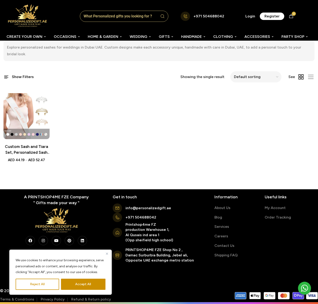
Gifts (164, 36)
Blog (218, 217)
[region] (60, 272)
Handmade (191, 36)
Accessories (257, 36)
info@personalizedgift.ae (148, 208)
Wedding (138, 36)
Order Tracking (278, 217)
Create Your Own (24, 36)
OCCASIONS (65, 36)
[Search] (162, 16)
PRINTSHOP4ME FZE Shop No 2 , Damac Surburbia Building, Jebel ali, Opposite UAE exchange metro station (159, 255)
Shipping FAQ (226, 255)
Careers (221, 236)
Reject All (37, 284)
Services (221, 226)
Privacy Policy (53, 299)
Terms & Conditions (17, 299)
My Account (275, 208)
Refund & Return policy (91, 299)
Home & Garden (103, 36)
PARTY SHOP (292, 36)
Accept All (83, 284)
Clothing (223, 36)
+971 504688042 (208, 16)
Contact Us (224, 245)
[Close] (107, 253)
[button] (250, 16)
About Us (222, 208)
